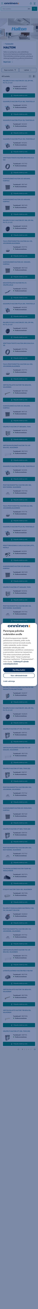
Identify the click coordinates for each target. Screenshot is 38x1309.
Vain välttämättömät (19, 675)
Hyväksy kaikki (19, 670)
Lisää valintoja (9, 681)
